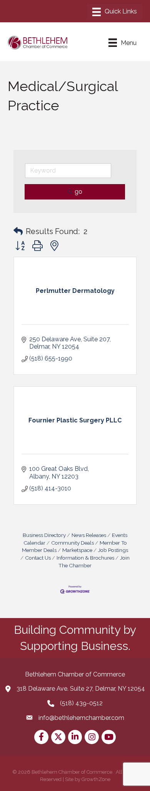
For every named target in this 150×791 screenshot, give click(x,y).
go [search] (78, 191)
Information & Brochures (85, 558)
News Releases (89, 535)
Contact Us (38, 558)
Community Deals (72, 543)
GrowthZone (96, 779)
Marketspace (77, 550)
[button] (18, 231)
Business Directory (44, 535)
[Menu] (114, 12)
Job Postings (113, 550)
